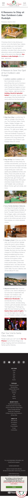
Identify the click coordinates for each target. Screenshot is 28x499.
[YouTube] (9, 364)
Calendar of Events (14, 385)
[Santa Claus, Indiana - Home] (14, 3)
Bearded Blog (14, 387)
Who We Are (14, 420)
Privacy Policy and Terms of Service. (14, 482)
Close (14, 487)
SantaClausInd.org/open (14, 462)
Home (14, 370)
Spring (14, 398)
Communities (14, 430)
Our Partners (14, 422)
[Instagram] (19, 364)
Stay (14, 376)
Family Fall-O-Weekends (14, 411)
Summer (14, 392)
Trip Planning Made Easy (14, 403)
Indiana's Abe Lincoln (14, 389)
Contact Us (14, 424)
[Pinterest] (23, 364)
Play (14, 372)
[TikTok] (14, 364)
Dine (14, 374)
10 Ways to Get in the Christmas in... (14, 413)
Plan (14, 377)
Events (14, 379)
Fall (14, 394)
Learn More (14, 484)
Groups (14, 428)
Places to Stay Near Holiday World (14, 407)
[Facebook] (4, 364)
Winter (14, 396)
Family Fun (14, 390)
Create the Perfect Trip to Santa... (14, 405)
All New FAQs (14, 415)
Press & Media (14, 426)
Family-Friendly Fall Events (14, 409)
